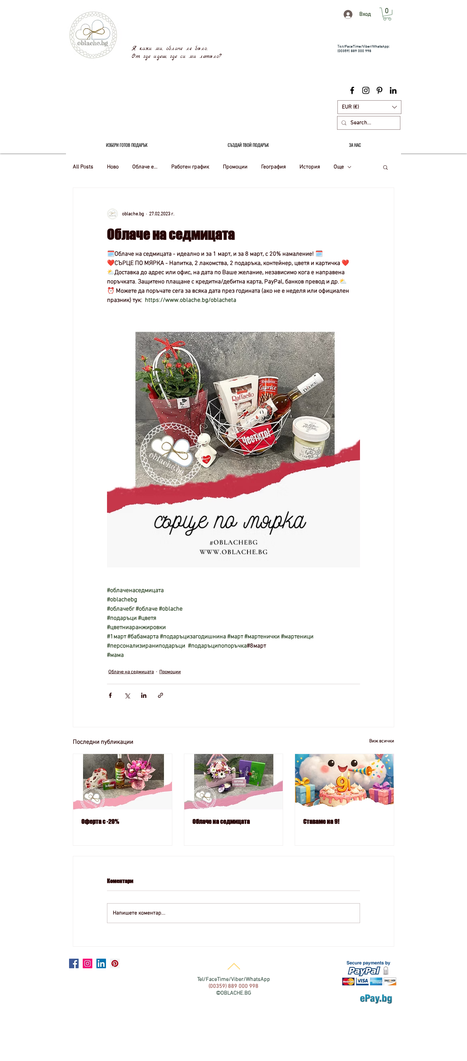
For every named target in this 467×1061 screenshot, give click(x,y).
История (309, 167)
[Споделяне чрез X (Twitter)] (127, 695)
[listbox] (369, 107)
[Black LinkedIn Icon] (393, 90)
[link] (387, 14)
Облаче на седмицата (131, 672)
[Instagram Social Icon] (87, 963)
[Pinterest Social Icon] (115, 963)
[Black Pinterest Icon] (379, 90)
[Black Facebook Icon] (352, 90)
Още (339, 167)
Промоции (235, 167)
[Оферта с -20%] (122, 781)
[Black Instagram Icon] (366, 90)
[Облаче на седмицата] (233, 781)
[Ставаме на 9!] (344, 781)
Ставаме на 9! (321, 821)
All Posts (83, 167)
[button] (369, 107)
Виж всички (381, 741)
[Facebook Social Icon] (74, 963)
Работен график (190, 167)
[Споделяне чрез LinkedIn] (144, 695)
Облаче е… (145, 167)
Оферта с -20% (100, 821)
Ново (113, 167)
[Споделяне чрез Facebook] (110, 695)
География (273, 167)
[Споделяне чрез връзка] (160, 695)
